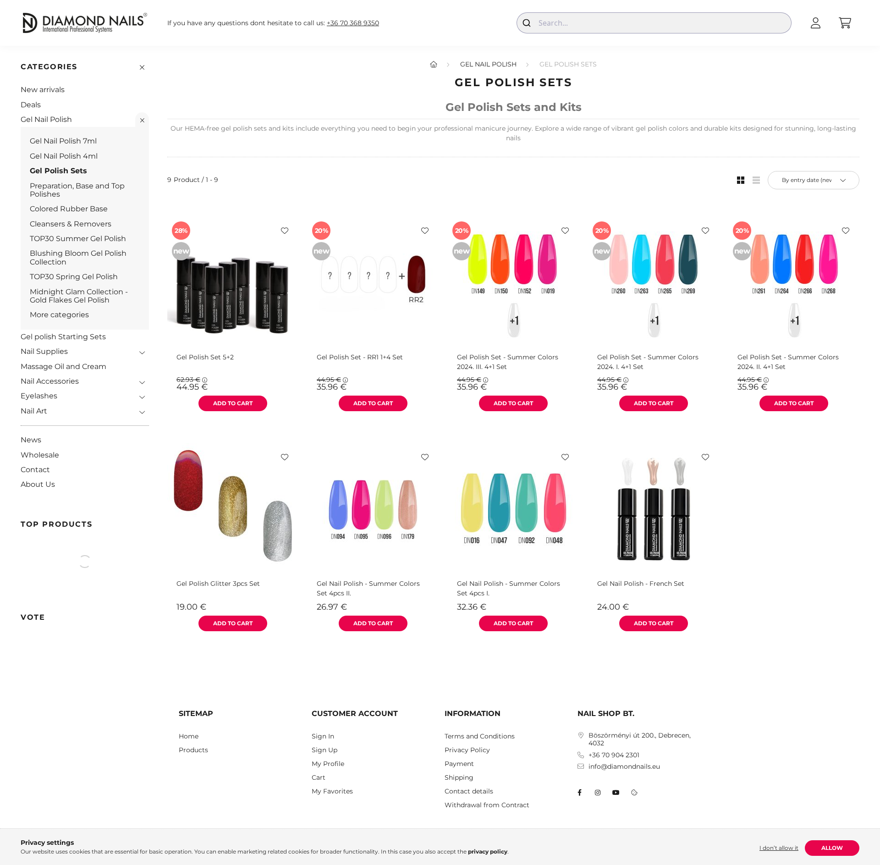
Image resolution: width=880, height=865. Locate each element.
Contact (35, 469)
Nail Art (34, 411)
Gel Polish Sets (58, 170)
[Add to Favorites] (284, 230)
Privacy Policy (467, 750)
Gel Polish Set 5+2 (205, 357)
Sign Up (324, 750)
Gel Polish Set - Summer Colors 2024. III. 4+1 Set (507, 362)
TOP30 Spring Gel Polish (74, 276)
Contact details (469, 791)
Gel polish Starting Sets (63, 336)
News (31, 439)
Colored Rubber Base (69, 208)
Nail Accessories (50, 381)
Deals (31, 104)
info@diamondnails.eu (624, 767)
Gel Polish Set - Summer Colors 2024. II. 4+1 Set (788, 362)
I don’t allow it (778, 847)
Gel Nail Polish (46, 119)
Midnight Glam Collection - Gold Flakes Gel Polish (79, 295)
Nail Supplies (44, 351)
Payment (459, 764)
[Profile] (815, 22)
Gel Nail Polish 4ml (64, 156)
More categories (59, 314)
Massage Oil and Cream (63, 366)
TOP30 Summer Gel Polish (78, 238)
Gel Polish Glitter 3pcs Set (218, 583)
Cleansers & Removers (70, 224)
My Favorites (332, 791)
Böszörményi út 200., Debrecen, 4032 (639, 739)
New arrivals (43, 89)
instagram (597, 792)
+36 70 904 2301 (613, 755)
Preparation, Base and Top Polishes (77, 190)
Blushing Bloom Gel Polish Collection (78, 257)
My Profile (328, 764)
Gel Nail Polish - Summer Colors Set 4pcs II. (368, 588)
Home (188, 736)
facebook (579, 792)
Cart (318, 778)
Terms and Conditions (480, 736)
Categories (49, 66)
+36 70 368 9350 (353, 23)
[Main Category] (433, 64)
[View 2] (756, 180)
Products (193, 750)
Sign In (323, 736)
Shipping (459, 778)
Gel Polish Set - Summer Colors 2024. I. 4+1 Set (647, 362)
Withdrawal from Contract (487, 805)
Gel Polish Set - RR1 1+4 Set (360, 357)
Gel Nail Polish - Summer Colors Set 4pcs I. (508, 588)
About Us (38, 484)
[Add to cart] (232, 403)
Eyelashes (39, 395)
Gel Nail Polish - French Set (640, 583)
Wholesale (40, 455)
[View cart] (845, 22)
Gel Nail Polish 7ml (63, 141)
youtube (616, 792)
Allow (832, 847)
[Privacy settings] (634, 792)
